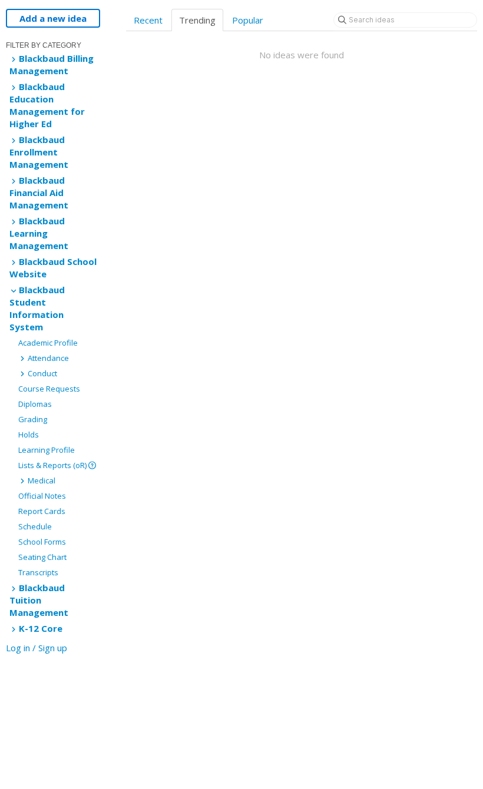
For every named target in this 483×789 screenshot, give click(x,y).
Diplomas (35, 404)
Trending (197, 20)
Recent (148, 20)
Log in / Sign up (36, 648)
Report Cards (41, 511)
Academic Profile (48, 342)
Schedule (35, 526)
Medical (40, 480)
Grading (32, 419)
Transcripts (38, 572)
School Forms (42, 541)
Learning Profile (46, 450)
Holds (28, 434)
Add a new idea (53, 18)
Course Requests (49, 388)
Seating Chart (42, 557)
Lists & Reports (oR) (53, 465)
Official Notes (42, 495)
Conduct (41, 373)
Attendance (47, 358)
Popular (247, 20)
